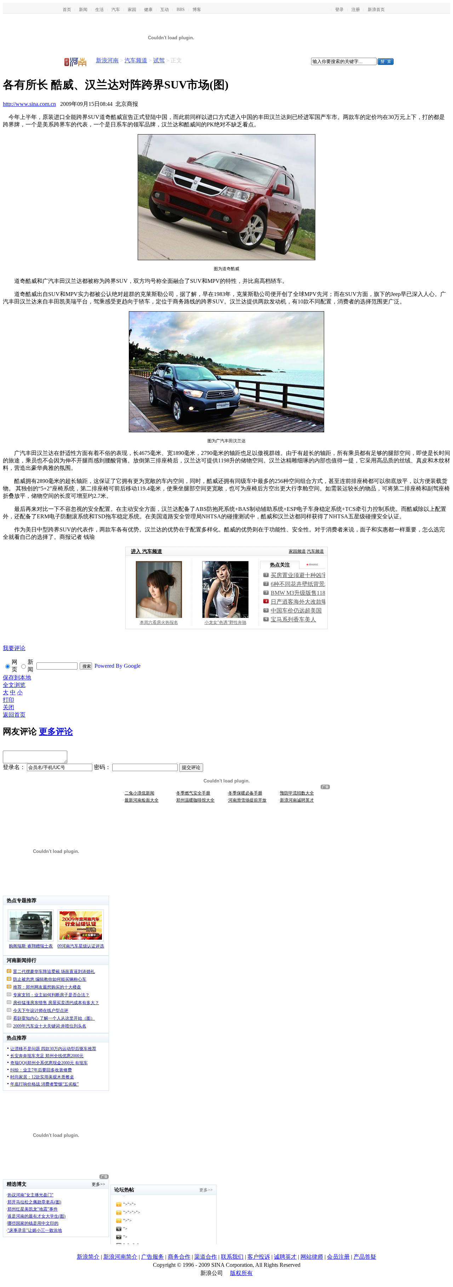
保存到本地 (17, 677)
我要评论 (14, 648)
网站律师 (311, 1257)
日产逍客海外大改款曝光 (302, 602)
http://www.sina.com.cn (29, 104)
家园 (132, 9)
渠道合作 (205, 1257)
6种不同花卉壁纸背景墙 (300, 584)
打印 (8, 700)
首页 (67, 9)
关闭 (8, 707)
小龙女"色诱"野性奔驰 (225, 622)
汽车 (115, 9)
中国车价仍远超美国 (296, 611)
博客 (197, 9)
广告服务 (152, 1257)
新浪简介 (88, 1257)
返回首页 (14, 715)
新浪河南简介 (120, 1257)
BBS (181, 9)
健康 (148, 9)
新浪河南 (107, 60)
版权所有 (241, 1273)
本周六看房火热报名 (159, 622)
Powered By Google (117, 666)
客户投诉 (258, 1257)
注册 (355, 9)
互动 (164, 9)
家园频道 (297, 551)
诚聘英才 (285, 1257)
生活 (99, 9)
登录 (339, 9)
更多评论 (56, 731)
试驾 (159, 60)
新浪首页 (376, 9)
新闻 (83, 9)
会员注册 (338, 1257)
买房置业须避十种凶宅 (299, 575)
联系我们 (232, 1257)
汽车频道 (136, 60)
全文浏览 (14, 685)
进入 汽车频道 (146, 551)
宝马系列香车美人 (293, 619)
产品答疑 (365, 1257)
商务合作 (179, 1257)
